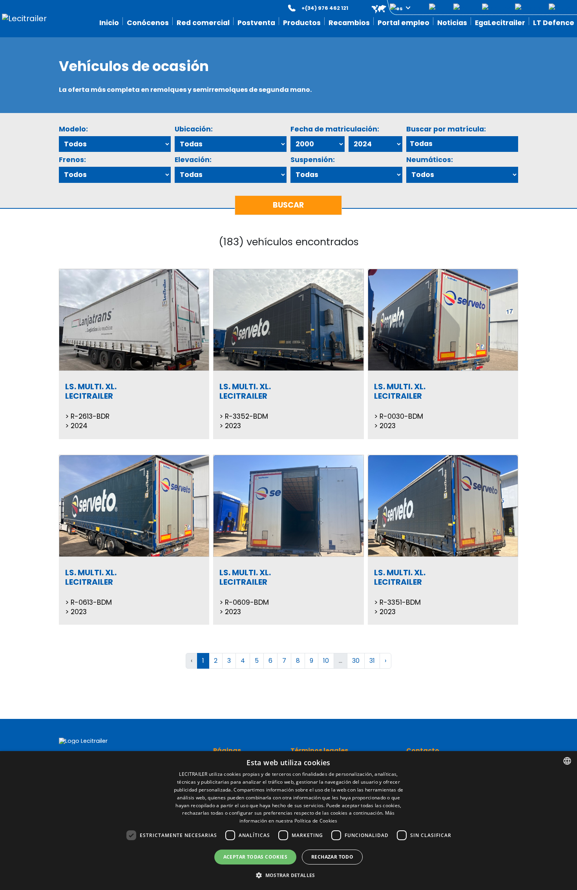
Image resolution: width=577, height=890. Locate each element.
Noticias (452, 22)
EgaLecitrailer (500, 22)
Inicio (109, 22)
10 (326, 660)
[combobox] (567, 761)
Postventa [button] (256, 22)
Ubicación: (194, 129)
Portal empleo (403, 22)
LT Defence (553, 22)
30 (356, 660)
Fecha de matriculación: (334, 129)
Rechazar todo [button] (332, 857)
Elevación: (193, 159)
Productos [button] (302, 22)
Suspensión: (312, 159)
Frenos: (72, 159)
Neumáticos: (429, 159)
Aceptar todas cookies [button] (255, 857)
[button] (385, 8)
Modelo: (73, 129)
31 (372, 660)
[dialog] (288, 820)
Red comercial (203, 22)
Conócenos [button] (148, 22)
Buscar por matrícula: (446, 129)
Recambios (349, 22)
